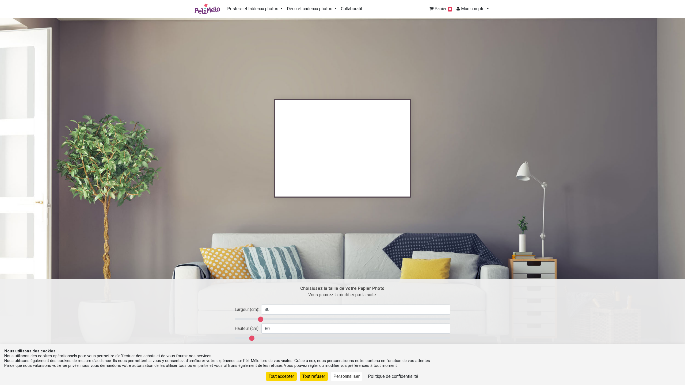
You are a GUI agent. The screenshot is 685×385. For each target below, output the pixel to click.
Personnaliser (346, 376)
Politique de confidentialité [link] (393, 376)
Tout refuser (313, 376)
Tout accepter (281, 376)
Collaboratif (352, 8)
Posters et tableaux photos (253, 8)
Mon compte (473, 8)
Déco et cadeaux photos (310, 8)
